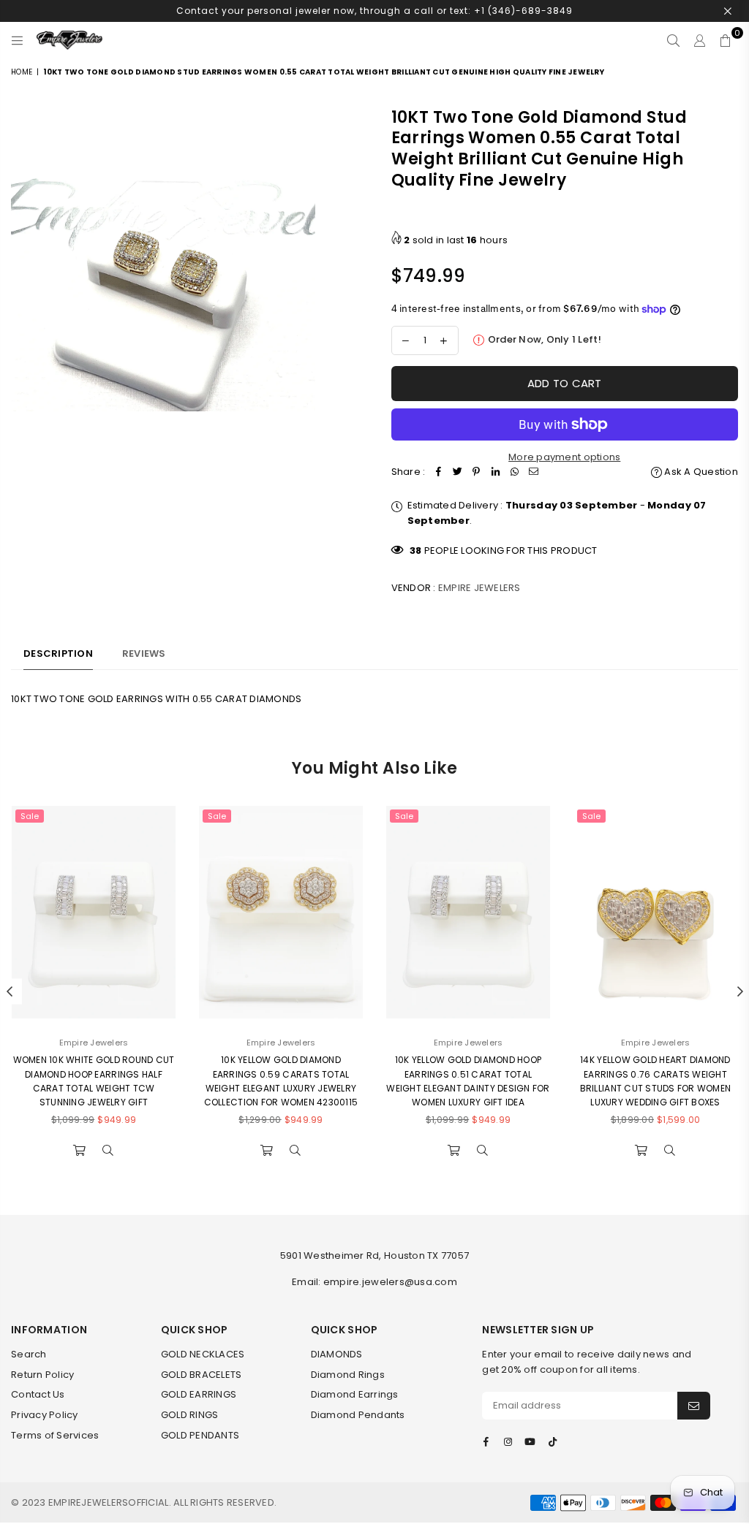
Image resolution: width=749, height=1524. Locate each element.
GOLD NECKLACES (203, 1354)
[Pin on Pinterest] (476, 472)
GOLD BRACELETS (201, 1375)
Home (21, 71)
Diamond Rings (348, 1375)
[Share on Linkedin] (495, 472)
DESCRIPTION (58, 653)
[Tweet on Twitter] (457, 472)
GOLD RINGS (190, 1415)
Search (29, 1354)
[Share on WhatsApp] (514, 472)
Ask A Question (700, 472)
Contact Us (38, 1394)
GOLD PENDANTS (200, 1435)
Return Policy (42, 1375)
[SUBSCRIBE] (693, 1406)
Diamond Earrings (355, 1394)
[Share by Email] (533, 472)
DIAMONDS (337, 1354)
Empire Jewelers (479, 588)
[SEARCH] (673, 40)
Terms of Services (55, 1435)
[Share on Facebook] (438, 472)
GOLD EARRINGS (198, 1394)
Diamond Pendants (358, 1415)
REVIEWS (144, 653)
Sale (29, 816)
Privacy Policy (44, 1415)
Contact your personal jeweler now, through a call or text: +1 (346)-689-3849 (374, 10)
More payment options (564, 457)
